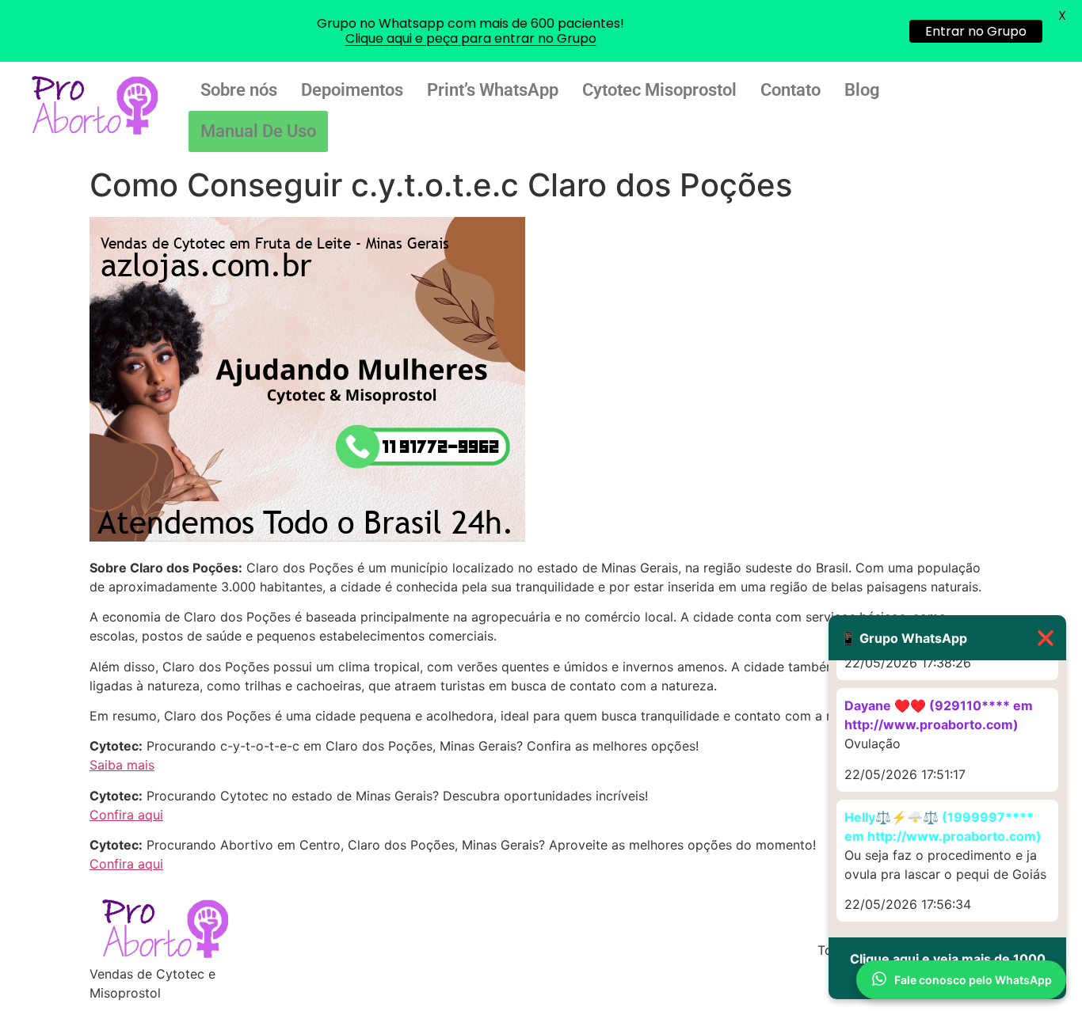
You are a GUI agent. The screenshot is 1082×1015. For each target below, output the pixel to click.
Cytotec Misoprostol (659, 90)
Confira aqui (126, 815)
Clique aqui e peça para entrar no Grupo (470, 38)
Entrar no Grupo (976, 31)
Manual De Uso (258, 131)
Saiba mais (122, 765)
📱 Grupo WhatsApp (947, 637)
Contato (790, 90)
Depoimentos (352, 90)
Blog (862, 90)
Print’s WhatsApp (492, 90)
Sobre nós (238, 90)
